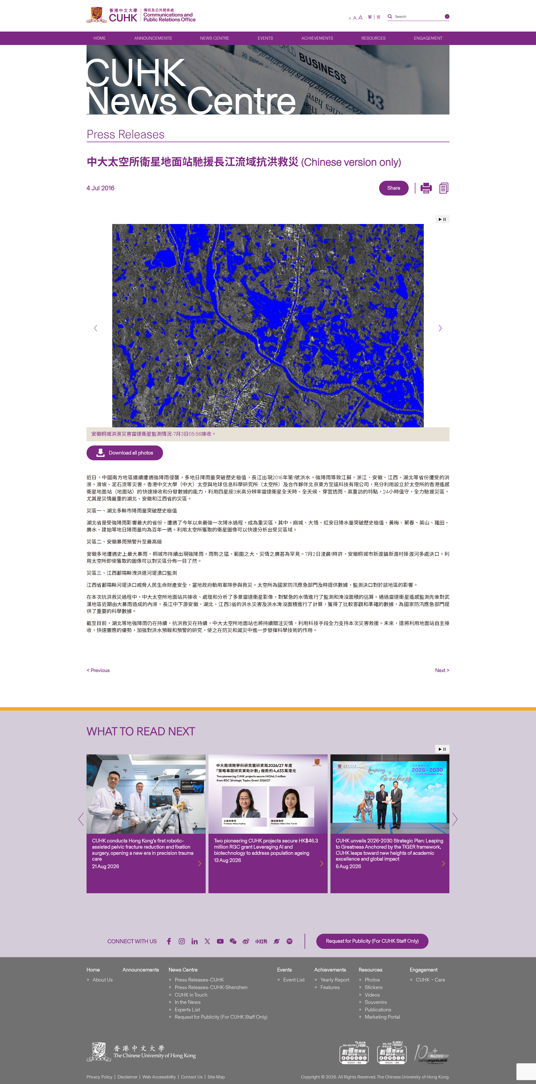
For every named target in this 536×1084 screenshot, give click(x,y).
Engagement (428, 38)
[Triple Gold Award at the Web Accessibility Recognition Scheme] (354, 1052)
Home (100, 38)
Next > (442, 670)
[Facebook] (349, 196)
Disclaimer (127, 1077)
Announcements (153, 38)
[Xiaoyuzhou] (276, 941)
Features (330, 987)
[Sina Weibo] (400, 196)
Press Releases (126, 134)
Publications (378, 1010)
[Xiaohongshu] (261, 941)
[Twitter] (375, 196)
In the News (188, 1002)
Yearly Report (334, 980)
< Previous (98, 670)
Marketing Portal (382, 1017)
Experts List (187, 1010)
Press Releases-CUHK (199, 980)
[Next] (440, 328)
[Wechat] (233, 941)
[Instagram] (181, 941)
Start (440, 219)
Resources (374, 38)
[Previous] (95, 328)
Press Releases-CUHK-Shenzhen (211, 987)
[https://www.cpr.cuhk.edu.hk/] (168, 15)
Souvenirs (376, 1002)
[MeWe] (426, 196)
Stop (444, 219)
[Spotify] (289, 941)
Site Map (216, 1077)
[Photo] (268, 325)
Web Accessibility (159, 1077)
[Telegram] (387, 196)
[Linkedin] (362, 196)
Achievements (317, 38)
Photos (372, 980)
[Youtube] (220, 941)
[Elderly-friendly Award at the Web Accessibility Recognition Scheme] (392, 1052)
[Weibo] (246, 941)
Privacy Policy (100, 1077)
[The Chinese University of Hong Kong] (113, 15)
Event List (294, 980)
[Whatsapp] (413, 196)
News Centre (214, 38)
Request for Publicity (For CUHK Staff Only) (221, 1017)
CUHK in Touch (191, 995)
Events (265, 38)
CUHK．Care (430, 980)
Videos (372, 995)
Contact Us (192, 1077)
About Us (103, 980)
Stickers (374, 987)
